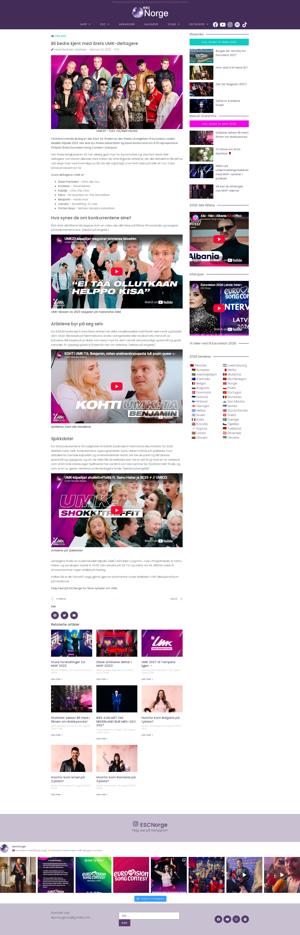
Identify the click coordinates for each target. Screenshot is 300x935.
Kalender (151, 24)
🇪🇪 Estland (200, 397)
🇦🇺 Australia (201, 379)
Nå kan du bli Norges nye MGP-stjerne (229, 188)
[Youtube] (222, 24)
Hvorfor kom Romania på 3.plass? (116, 779)
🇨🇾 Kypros (199, 428)
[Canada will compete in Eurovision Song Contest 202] (131, 875)
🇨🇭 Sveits (229, 415)
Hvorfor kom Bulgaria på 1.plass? (160, 720)
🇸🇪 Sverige (231, 419)
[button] (55, 615)
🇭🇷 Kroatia (200, 424)
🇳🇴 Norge (230, 383)
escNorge (197, 24)
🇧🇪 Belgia (199, 383)
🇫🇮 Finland (58, 36)
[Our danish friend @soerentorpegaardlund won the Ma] (244, 875)
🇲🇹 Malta (229, 370)
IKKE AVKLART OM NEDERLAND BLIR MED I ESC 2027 (116, 721)
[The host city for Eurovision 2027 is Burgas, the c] (93, 875)
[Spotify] (237, 24)
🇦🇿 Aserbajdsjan (204, 374)
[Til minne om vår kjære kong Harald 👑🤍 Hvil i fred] (18, 875)
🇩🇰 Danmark (201, 392)
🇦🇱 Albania (198, 365)
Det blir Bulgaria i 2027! (231, 84)
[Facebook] (215, 24)
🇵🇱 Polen (229, 388)
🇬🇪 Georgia (200, 406)
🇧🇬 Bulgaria (200, 388)
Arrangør (127, 24)
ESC (103, 24)
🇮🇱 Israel (198, 415)
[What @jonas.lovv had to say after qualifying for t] (282, 875)
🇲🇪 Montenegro (235, 379)
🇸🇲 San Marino (234, 401)
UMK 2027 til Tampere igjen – (158, 664)
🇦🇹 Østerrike (232, 433)
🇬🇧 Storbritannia (235, 410)
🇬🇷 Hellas (199, 410)
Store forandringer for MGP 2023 (68, 664)
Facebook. (62, 581)
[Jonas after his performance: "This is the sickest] (206, 875)
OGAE (172, 24)
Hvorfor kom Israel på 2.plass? (68, 779)
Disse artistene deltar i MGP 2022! (114, 664)
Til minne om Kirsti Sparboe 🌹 (228, 151)
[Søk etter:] (149, 915)
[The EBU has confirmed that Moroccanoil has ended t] (56, 875)
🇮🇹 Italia (198, 419)
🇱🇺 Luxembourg (235, 365)
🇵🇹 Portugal (232, 392)
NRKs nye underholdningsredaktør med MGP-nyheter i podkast (232, 172)
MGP (84, 24)
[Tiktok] (244, 24)
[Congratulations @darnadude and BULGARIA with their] (169, 875)
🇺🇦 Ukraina (231, 437)
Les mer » (56, 679)
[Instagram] (230, 24)
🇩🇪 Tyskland (232, 428)
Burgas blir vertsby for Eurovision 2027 (231, 53)
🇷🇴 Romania (232, 397)
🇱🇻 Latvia (199, 433)
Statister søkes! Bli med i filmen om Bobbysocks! (70, 720)
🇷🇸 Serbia (230, 406)
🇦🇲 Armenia (200, 370)
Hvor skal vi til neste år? (232, 68)
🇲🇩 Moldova (232, 374)
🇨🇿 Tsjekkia (231, 424)
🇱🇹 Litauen (199, 437)
